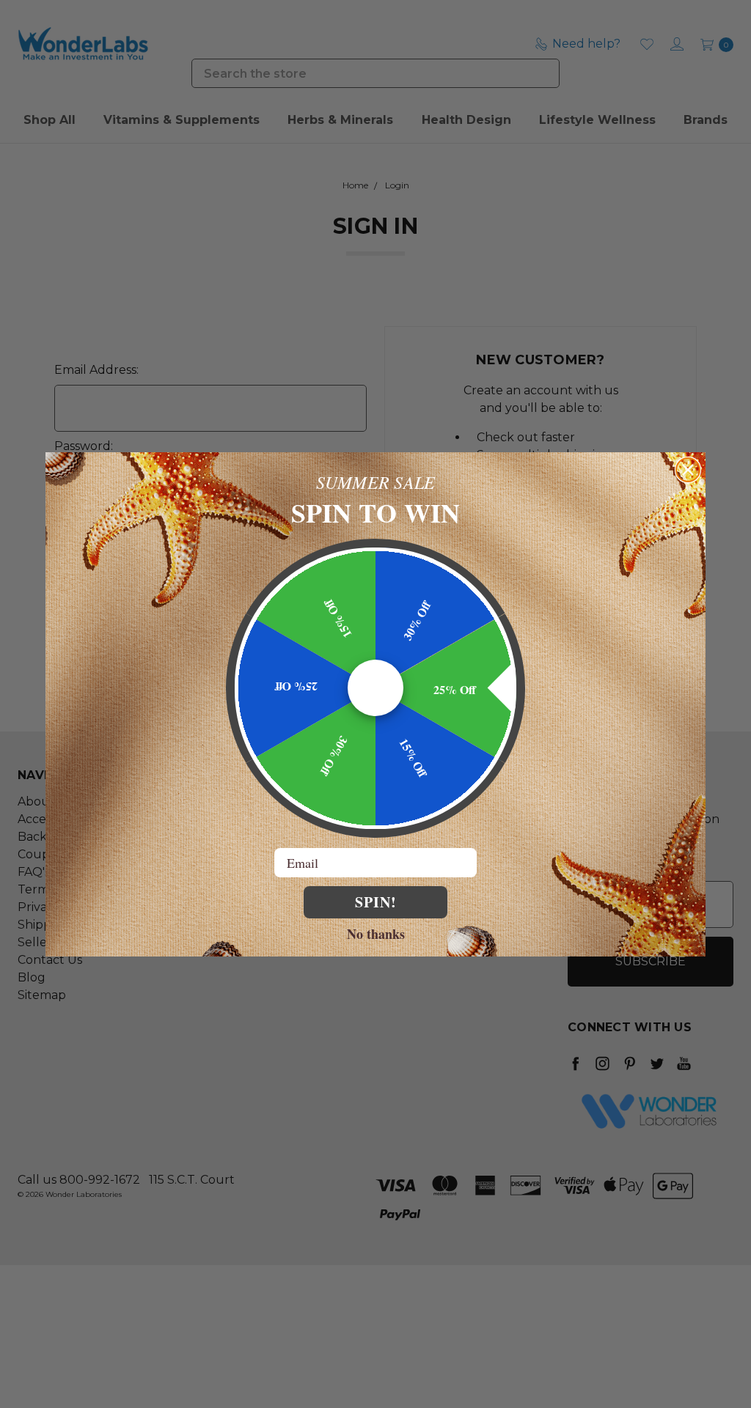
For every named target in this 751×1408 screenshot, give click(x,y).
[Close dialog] (688, 470)
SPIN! (376, 902)
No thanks (376, 933)
